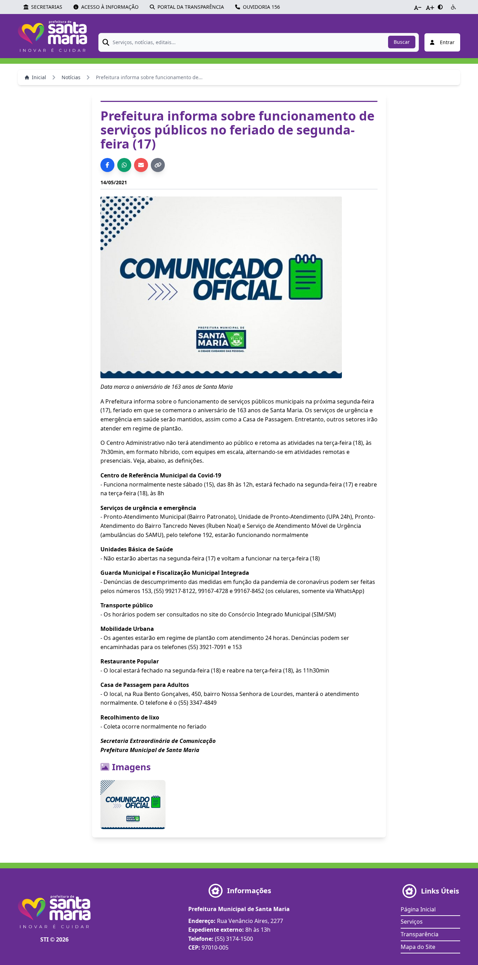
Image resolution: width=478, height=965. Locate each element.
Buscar (402, 42)
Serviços (412, 921)
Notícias (71, 77)
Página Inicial (418, 909)
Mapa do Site (418, 947)
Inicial (39, 77)
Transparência (419, 934)
